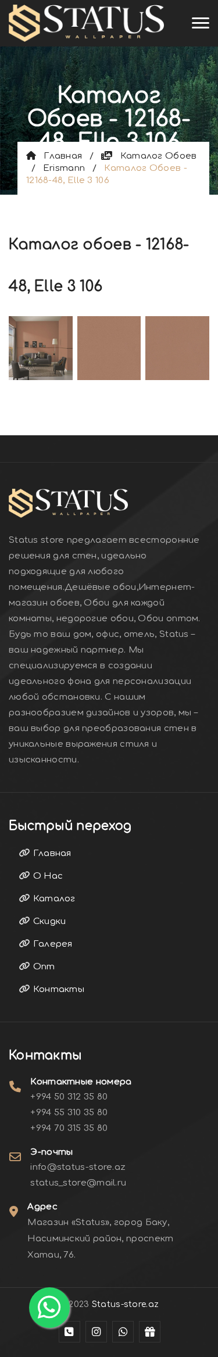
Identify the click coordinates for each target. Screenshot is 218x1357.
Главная (59, 156)
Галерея (51, 944)
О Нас (46, 876)
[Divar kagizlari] (86, 23)
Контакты (57, 989)
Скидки (48, 921)
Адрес (42, 1207)
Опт (42, 967)
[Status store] (69, 1331)
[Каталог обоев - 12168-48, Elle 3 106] (41, 346)
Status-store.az (125, 1304)
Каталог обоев (154, 156)
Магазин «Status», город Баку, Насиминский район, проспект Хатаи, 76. (100, 1239)
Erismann (64, 168)
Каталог (52, 899)
